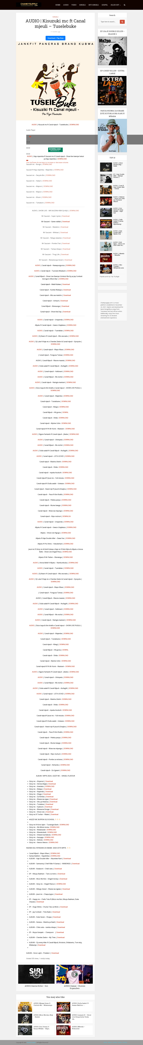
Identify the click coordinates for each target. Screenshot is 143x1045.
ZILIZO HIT (115, 5)
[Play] (30, 136)
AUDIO (65, 5)
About (110, 1042)
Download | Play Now (55, 38)
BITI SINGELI (94, 5)
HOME (57, 5)
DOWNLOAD (74, 125)
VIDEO (73, 5)
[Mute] (27, 160)
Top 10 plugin (115, 276)
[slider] (47, 162)
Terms (120, 1042)
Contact (115, 1042)
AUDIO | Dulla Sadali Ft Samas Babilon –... (80, 1004)
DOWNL (65, 412)
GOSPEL (105, 5)
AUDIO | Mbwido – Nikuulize (78, 1028)
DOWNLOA (66, 423)
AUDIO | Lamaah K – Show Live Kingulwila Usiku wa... (81, 1017)
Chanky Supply (31, 1042)
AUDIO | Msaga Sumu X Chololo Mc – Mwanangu (43, 1004)
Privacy (125, 1042)
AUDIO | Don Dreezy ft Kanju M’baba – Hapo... (42, 1028)
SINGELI (82, 5)
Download (65, 216)
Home (105, 1042)
